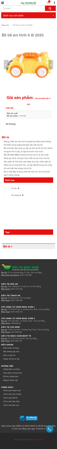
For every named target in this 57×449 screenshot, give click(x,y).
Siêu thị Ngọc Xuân (37, 439)
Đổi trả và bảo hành (10, 376)
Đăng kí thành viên (10, 380)
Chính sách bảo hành (11, 401)
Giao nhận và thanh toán (12, 372)
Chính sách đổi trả (10, 397)
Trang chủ (5, 25)
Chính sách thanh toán (12, 390)
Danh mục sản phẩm (13, 15)
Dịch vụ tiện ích (9, 355)
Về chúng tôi (16, 195)
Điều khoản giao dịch (11, 351)
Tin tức (14, 188)
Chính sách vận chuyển (12, 394)
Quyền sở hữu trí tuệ (11, 358)
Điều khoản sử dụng (11, 348)
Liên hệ (9, 107)
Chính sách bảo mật (11, 405)
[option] (28, 65)
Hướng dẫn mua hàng (11, 369)
